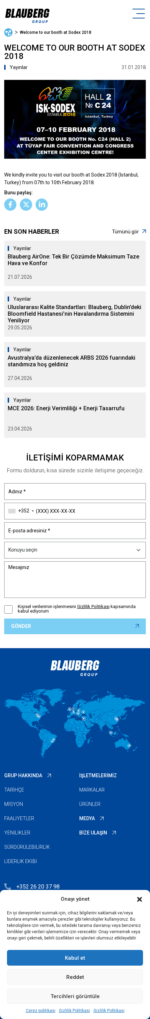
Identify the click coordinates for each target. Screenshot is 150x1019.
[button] (139, 899)
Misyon (13, 804)
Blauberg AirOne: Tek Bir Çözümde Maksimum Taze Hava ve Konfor (73, 260)
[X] (26, 204)
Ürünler (89, 804)
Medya (87, 818)
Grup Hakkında (23, 775)
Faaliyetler (19, 818)
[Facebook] (10, 204)
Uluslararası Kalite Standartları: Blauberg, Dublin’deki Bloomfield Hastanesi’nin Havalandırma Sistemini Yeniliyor (74, 314)
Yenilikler (17, 833)
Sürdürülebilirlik (27, 847)
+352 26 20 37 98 (38, 886)
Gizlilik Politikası (74, 1010)
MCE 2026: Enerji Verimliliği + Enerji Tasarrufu (66, 408)
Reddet (75, 977)
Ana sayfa (8, 32)
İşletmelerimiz (98, 775)
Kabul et (75, 958)
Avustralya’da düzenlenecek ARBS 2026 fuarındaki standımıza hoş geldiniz (71, 361)
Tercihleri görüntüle (75, 996)
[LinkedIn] (42, 204)
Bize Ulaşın (93, 833)
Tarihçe (14, 790)
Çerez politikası (40, 1010)
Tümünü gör (125, 231)
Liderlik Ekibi (20, 861)
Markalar (92, 790)
